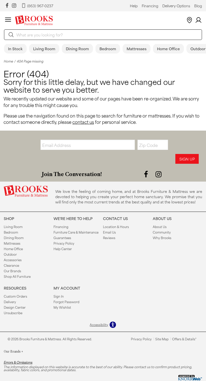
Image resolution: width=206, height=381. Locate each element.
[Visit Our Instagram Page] (158, 174)
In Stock (15, 48)
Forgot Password (66, 301)
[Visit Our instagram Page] (14, 5)
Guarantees (62, 237)
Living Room (44, 48)
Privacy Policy (64, 243)
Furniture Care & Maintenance (76, 232)
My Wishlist (62, 307)
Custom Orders (15, 296)
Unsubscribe (13, 312)
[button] (8, 20)
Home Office (168, 48)
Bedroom (107, 48)
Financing (150, 6)
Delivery (10, 301)
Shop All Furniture (17, 276)
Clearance (11, 265)
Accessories (13, 259)
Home (8, 61)
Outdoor (10, 254)
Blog (198, 6)
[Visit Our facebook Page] (7, 5)
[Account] (198, 20)
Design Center (15, 307)
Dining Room (77, 48)
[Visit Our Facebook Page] (146, 174)
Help (134, 6)
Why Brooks (162, 237)
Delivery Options (176, 6)
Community (162, 232)
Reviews (109, 237)
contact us (83, 121)
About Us (160, 226)
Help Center (63, 248)
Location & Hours (116, 226)
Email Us (109, 232)
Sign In (59, 296)
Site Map (162, 338)
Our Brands (12, 270)
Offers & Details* (184, 338)
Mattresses (136, 48)
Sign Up (187, 159)
